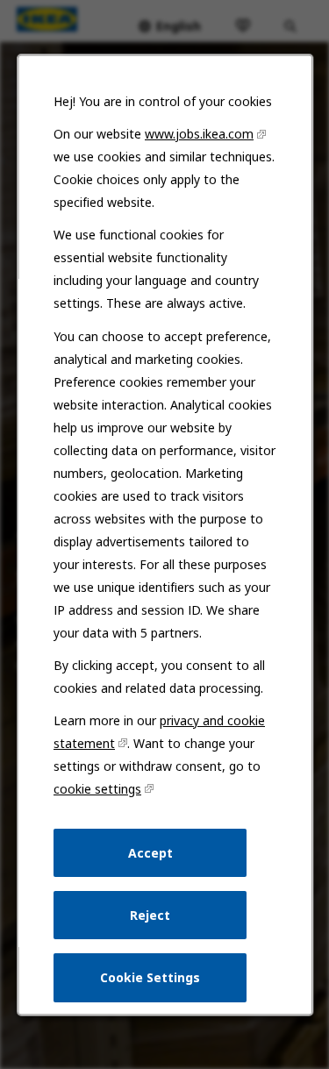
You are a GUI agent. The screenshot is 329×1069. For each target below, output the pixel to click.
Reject (150, 915)
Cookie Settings (150, 977)
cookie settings (97, 788)
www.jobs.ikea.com (199, 133)
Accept (149, 852)
